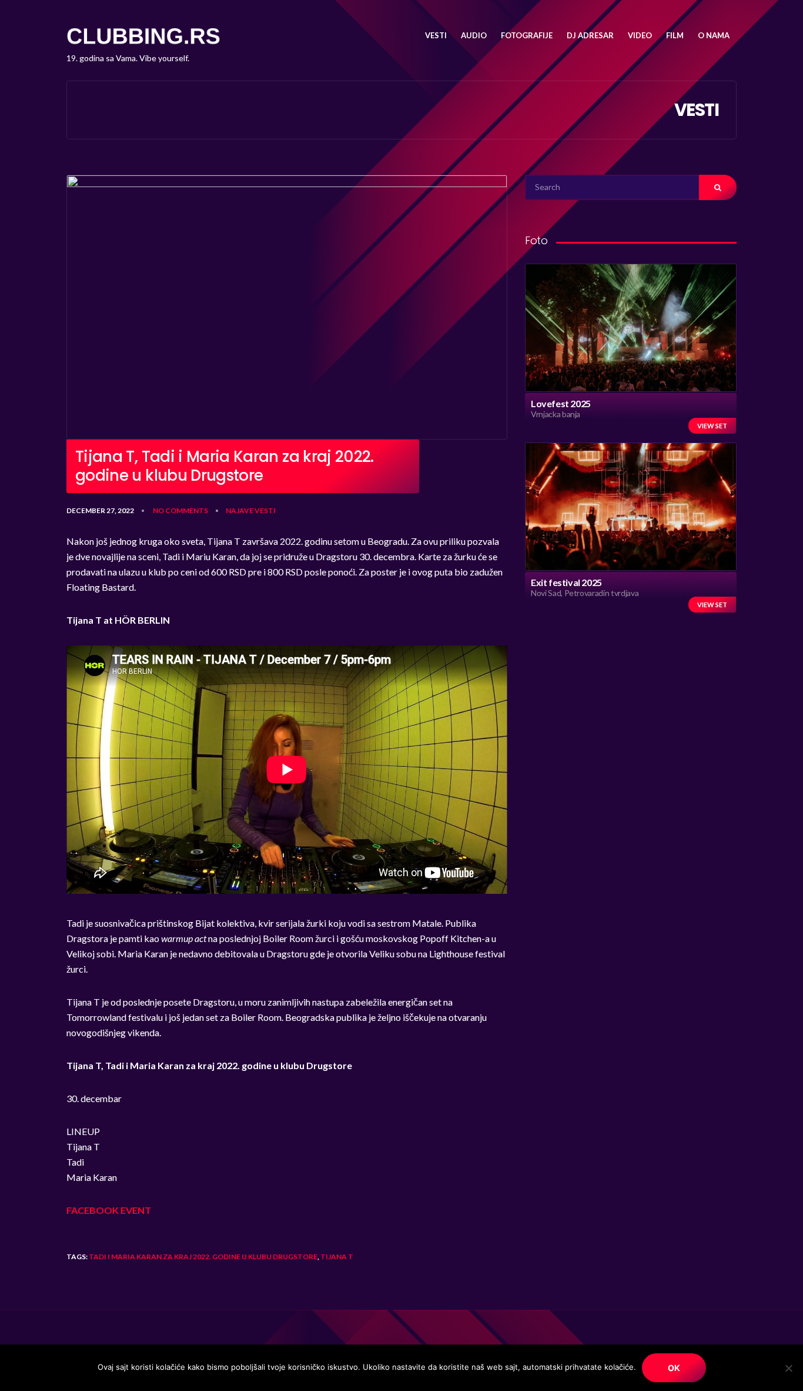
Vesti (265, 510)
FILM (675, 35)
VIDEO (640, 35)
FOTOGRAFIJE (527, 35)
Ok (674, 1368)
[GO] (718, 187)
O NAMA (714, 35)
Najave (239, 510)
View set (712, 426)
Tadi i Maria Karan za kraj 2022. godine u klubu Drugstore (203, 1256)
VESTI (436, 35)
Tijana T (336, 1256)
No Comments (180, 510)
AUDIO (474, 35)
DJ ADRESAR (590, 35)
